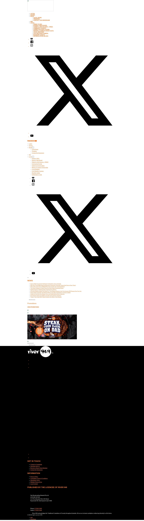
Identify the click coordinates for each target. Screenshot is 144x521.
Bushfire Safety (39, 34)
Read (32, 16)
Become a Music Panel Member (38, 468)
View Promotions (33, 307)
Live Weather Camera (40, 33)
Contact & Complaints (36, 464)
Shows (32, 15)
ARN (31, 517)
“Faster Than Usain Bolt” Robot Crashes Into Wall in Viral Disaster (46, 297)
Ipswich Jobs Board (40, 25)
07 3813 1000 (38, 508)
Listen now (31, 141)
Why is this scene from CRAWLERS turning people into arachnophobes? (47, 286)
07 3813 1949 (38, 510)
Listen (32, 13)
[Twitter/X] (73, 133)
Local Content (34, 484)
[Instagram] (31, 46)
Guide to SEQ (37, 24)
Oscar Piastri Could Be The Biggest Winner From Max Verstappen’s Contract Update (50, 292)
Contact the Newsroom (41, 20)
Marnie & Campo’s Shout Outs (43, 30)
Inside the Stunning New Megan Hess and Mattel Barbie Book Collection (47, 294)
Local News (37, 17)
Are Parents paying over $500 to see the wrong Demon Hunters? (45, 295)
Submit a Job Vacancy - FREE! (43, 26)
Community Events (39, 28)
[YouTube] (31, 136)
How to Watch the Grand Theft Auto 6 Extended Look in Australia (45, 283)
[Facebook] (31, 43)
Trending (36, 18)
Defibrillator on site (40, 36)
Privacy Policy (34, 476)
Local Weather (38, 32)
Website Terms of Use (36, 482)
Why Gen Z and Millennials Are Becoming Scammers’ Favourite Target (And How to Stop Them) (53, 285)
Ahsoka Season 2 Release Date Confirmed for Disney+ (43, 289)
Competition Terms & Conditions (39, 478)
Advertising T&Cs (35, 480)
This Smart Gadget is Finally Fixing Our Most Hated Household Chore (46, 288)
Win (31, 21)
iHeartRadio (33, 519)
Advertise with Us (35, 466)
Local (32, 22)
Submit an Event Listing (41, 29)
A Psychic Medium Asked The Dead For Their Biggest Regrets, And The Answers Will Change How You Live (55, 291)
